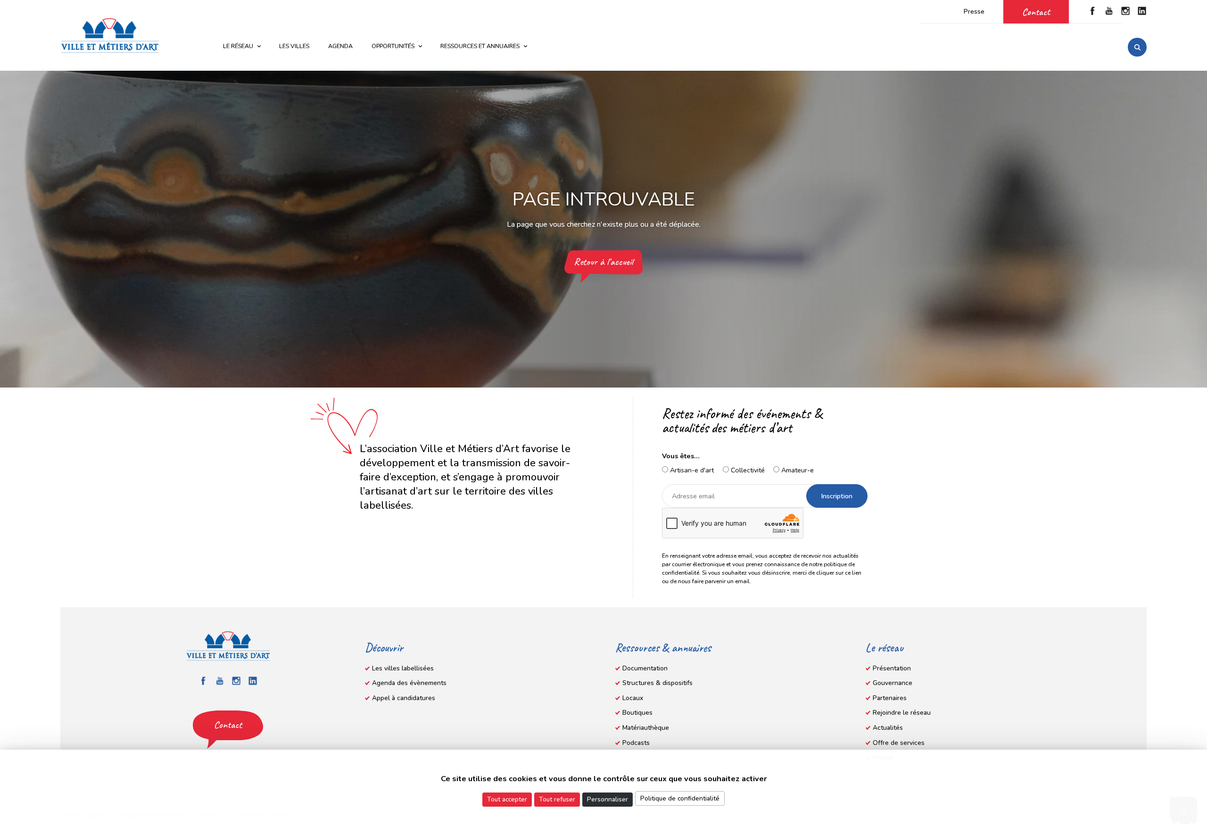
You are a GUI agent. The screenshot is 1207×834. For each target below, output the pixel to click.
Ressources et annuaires (480, 46)
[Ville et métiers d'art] (109, 35)
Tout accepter (507, 799)
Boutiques (637, 712)
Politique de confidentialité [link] (679, 798)
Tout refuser (557, 799)
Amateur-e (796, 470)
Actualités (888, 727)
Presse (974, 11)
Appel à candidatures (403, 698)
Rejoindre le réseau (902, 712)
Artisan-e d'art (691, 470)
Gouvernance (892, 682)
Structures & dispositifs (657, 682)
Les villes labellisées (403, 668)
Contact (1036, 12)
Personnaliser (607, 799)
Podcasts (636, 742)
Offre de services (899, 742)
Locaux (632, 698)
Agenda (340, 46)
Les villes (294, 46)
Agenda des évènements (409, 682)
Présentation (892, 668)
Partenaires (890, 698)
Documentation (645, 668)
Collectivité (747, 470)
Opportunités (393, 46)
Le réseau (238, 46)
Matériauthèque (645, 727)
